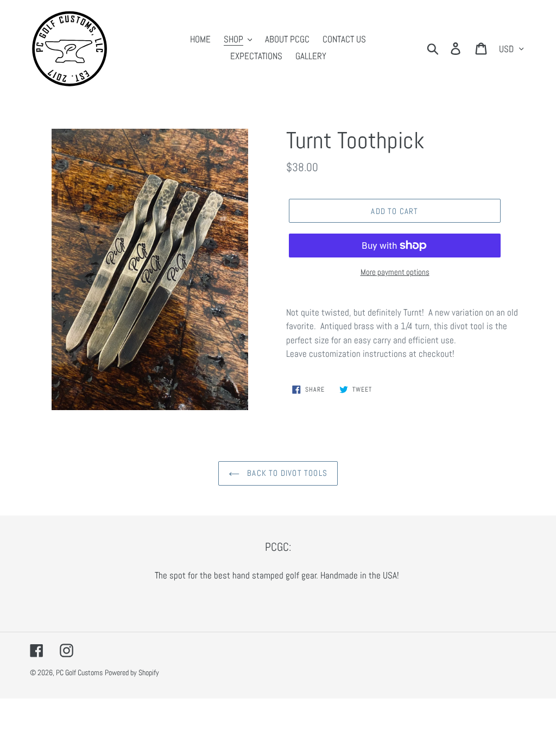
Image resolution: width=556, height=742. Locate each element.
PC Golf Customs (79, 672)
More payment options (395, 272)
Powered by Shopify (132, 672)
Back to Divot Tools (286, 473)
